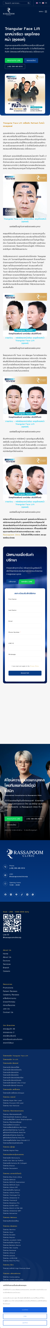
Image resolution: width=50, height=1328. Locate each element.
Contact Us (8, 1012)
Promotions (8, 987)
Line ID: (6, 934)
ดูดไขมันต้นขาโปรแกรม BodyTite (13, 1135)
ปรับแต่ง (25, 1316)
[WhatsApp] (32, 894)
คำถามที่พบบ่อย (9, 1005)
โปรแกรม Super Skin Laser (12, 1100)
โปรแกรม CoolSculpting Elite (13, 1279)
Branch (6, 967)
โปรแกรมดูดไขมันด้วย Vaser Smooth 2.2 (16, 1140)
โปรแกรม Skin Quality (10, 1247)
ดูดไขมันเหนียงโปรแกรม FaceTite (14, 1130)
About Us (7, 957)
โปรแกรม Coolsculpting (11, 1277)
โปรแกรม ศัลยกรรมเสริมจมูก (12, 1122)
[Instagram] (10, 894)
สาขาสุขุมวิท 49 (9, 1028)
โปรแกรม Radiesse (9, 1250)
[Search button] (28, 3)
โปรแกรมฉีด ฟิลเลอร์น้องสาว (12, 1080)
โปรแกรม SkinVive (9, 1229)
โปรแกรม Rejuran (9, 1237)
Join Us (6, 1008)
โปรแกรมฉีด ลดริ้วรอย (11, 1089)
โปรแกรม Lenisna (9, 1255)
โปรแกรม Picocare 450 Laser (13, 1103)
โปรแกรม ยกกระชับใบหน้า (12, 1173)
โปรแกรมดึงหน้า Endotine (11, 1124)
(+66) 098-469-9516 (17, 868)
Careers (6, 971)
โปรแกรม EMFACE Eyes (11, 1185)
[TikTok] (21, 894)
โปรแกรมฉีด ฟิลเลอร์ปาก (11, 1072)
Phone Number (13, 632)
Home (5, 953)
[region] (25, 1304)
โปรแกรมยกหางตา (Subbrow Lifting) (15, 1117)
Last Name (12, 610)
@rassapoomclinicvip (18, 876)
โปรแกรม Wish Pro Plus (11, 1260)
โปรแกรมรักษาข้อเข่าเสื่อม (11, 1221)
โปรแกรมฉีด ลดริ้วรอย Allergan (13, 1093)
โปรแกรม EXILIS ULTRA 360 (13, 1208)
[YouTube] (27, 894)
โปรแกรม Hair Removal (11, 1105)
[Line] (16, 894)
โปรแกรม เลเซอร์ (9, 1097)
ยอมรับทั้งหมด (25, 1310)
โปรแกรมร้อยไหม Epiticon (11, 1190)
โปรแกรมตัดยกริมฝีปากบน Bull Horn (15, 1127)
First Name (12, 599)
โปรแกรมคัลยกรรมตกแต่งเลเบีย (13, 1143)
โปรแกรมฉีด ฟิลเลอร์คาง (11, 1075)
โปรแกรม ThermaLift (10, 1200)
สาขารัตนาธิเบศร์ (9, 1035)
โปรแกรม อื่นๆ (8, 1265)
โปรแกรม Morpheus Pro (11, 1203)
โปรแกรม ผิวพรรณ (10, 1226)
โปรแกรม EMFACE (9, 1179)
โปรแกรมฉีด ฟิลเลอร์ (10, 1063)
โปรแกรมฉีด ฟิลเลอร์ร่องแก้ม (12, 1069)
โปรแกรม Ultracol (9, 1253)
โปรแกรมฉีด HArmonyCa (11, 1158)
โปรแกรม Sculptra (9, 1234)
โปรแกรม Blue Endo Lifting (12, 1177)
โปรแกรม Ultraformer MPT (12, 1210)
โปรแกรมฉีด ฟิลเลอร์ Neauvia (13, 1085)
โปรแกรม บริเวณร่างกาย (12, 1273)
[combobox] (15, 3)
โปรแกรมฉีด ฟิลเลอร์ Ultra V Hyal (14, 1082)
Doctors (6, 960)
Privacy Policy (34, 666)
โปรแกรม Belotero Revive (12, 1245)
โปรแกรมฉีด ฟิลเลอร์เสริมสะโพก (13, 1077)
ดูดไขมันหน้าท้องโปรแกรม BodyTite (14, 1132)
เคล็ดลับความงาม (9, 998)
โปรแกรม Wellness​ (10, 1217)
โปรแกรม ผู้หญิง (9, 1147)
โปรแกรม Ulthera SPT (10, 1187)
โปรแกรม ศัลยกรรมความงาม (13, 1111)
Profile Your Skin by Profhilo (13, 1160)
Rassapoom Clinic (11, 534)
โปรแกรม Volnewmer (10, 1213)
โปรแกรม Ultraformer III (11, 1197)
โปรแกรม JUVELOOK (10, 1258)
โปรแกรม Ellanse (9, 1165)
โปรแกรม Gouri (8, 1232)
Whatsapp (12, 654)
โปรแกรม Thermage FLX (11, 1195)
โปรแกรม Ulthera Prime (11, 1192)
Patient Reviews (10, 991)
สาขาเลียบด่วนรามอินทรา (12, 1039)
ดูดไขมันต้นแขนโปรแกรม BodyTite (14, 1137)
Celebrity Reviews (11, 994)
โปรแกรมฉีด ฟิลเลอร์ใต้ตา (11, 1067)
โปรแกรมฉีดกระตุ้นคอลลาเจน (13, 1154)
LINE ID (11, 643)
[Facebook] (5, 894)
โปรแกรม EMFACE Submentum (14, 1182)
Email (10, 621)
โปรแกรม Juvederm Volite (12, 1240)
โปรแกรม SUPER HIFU (11, 1205)
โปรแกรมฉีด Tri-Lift (10, 1059)
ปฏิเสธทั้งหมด (25, 1323)
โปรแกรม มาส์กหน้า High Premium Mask (16, 1268)
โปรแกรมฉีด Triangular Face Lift (15, 1055)
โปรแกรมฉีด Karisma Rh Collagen (15, 1163)
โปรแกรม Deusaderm (10, 1168)
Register (25, 673)
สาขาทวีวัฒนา (8, 1042)
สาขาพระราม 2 (8, 1032)
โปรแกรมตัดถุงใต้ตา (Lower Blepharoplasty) (17, 1119)
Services (7, 964)
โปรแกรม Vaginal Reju (11, 1150)
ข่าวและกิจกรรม (9, 1001)
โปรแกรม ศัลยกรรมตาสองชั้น (12, 1114)
